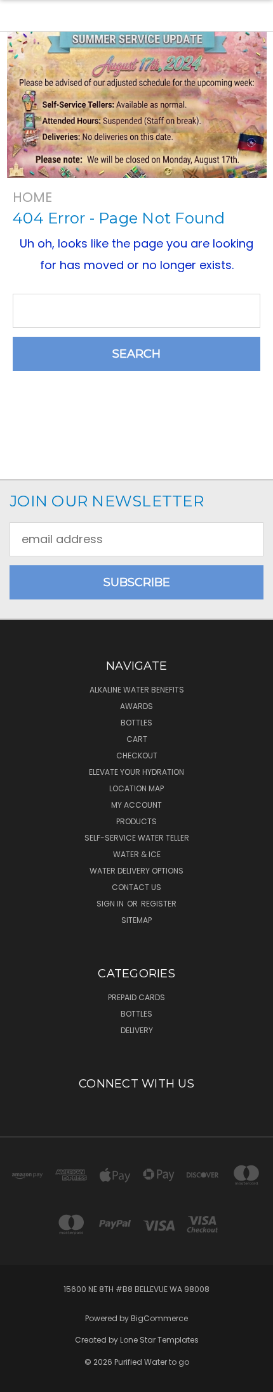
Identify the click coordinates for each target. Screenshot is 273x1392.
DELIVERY (137, 1030)
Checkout (136, 755)
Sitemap (136, 920)
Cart (136, 739)
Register (158, 903)
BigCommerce (159, 1318)
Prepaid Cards (136, 997)
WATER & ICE (137, 854)
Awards (136, 706)
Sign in (111, 903)
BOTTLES (136, 722)
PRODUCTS (136, 821)
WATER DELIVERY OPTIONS (136, 870)
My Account (136, 804)
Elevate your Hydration (136, 772)
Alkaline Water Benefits (137, 689)
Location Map (136, 788)
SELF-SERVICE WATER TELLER (136, 837)
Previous (21, 1379)
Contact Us (136, 887)
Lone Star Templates (159, 1339)
